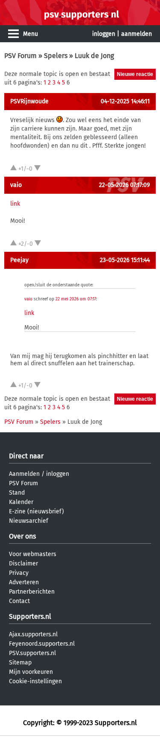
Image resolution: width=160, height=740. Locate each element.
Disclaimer (23, 563)
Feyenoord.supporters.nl (42, 643)
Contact (19, 601)
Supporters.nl (30, 616)
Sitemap (20, 662)
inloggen (103, 34)
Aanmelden (24, 474)
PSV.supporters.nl (32, 653)
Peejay (19, 260)
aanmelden (136, 34)
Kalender (21, 502)
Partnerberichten (32, 591)
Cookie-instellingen (35, 681)
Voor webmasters (32, 554)
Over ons (22, 536)
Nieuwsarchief (28, 520)
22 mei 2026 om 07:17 (75, 299)
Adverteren (24, 582)
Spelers (55, 56)
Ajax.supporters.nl (33, 634)
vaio (16, 185)
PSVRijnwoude (29, 101)
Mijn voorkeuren (31, 672)
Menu (30, 34)
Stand (17, 492)
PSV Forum (20, 56)
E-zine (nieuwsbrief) (36, 511)
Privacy (19, 573)
